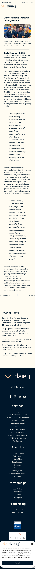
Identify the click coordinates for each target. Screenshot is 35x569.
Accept (17, 563)
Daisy (6, 55)
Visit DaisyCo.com (27, 2)
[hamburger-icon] (32, 6)
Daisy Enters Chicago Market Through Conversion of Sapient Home (17, 354)
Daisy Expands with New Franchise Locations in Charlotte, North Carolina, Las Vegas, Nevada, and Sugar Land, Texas (15, 332)
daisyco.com (19, 269)
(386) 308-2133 (6, 2)
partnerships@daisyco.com (14, 290)
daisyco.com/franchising (13, 278)
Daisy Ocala (19, 62)
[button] (32, 544)
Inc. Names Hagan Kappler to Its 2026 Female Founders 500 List (16, 340)
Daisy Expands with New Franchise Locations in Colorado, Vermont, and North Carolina (16, 347)
